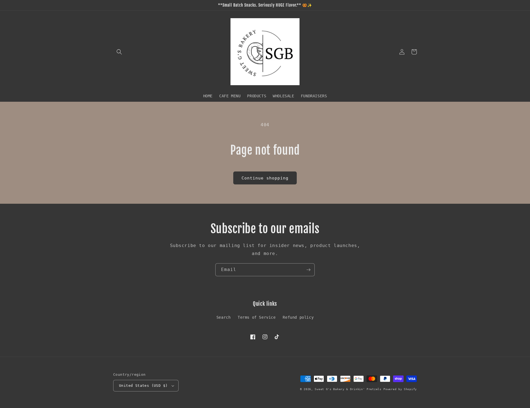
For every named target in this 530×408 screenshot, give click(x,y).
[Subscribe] (308, 269)
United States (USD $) (143, 385)
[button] (119, 52)
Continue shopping (265, 178)
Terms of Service (257, 317)
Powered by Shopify (400, 389)
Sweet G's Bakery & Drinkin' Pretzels (348, 389)
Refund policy (298, 317)
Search (223, 317)
